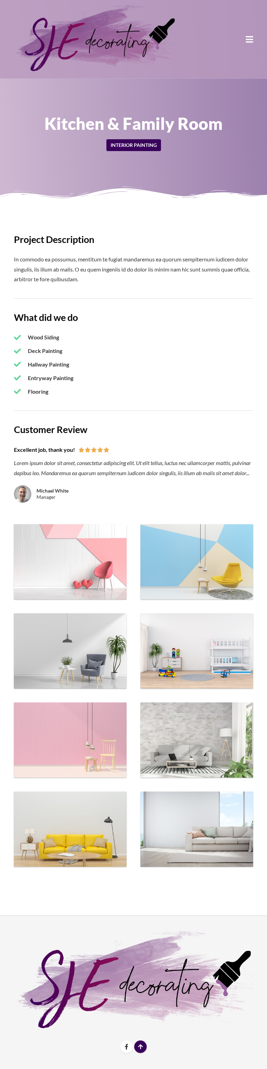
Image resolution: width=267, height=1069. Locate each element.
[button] (249, 39)
